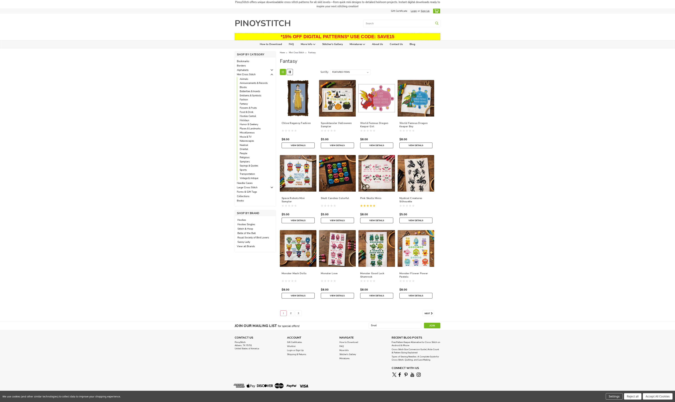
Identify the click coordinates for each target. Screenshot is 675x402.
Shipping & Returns (296, 354)
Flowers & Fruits (248, 108)
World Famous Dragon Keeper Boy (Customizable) (413, 126)
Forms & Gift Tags (247, 192)
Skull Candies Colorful (335, 198)
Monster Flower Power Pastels (413, 275)
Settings (614, 396)
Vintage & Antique (249, 178)
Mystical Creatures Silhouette (410, 200)
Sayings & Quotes (249, 165)
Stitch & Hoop (245, 228)
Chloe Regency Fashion (296, 123)
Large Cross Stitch (247, 187)
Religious (245, 157)
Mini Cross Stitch (246, 74)
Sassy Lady (243, 242)
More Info (307, 44)
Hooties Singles (246, 224)
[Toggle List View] (290, 72)
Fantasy (244, 103)
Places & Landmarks (250, 128)
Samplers (245, 161)
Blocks (243, 87)
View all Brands (246, 246)
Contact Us (396, 44)
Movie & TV (246, 137)
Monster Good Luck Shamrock (372, 275)
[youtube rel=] (412, 374)
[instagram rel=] (418, 374)
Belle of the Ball (246, 233)
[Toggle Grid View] (283, 72)
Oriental (244, 149)
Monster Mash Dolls (294, 273)
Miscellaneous (247, 132)
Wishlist (291, 346)
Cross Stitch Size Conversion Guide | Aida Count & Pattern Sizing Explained (415, 351)
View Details (298, 145)
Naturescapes (247, 141)
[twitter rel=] (394, 374)
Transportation (247, 174)
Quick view (298, 113)
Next (427, 313)
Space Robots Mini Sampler (293, 200)
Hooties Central (248, 116)
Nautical (244, 145)
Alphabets (243, 70)
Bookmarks (243, 61)
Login (414, 11)
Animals (244, 79)
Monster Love (329, 273)
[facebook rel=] (399, 374)
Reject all (633, 396)
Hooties (241, 220)
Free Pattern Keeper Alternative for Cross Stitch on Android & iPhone (416, 344)
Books (240, 200)
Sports (243, 170)
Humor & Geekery (249, 124)
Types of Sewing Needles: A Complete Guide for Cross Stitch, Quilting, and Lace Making (415, 358)
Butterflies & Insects (250, 91)
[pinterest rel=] (406, 374)
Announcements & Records (254, 83)
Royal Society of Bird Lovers (253, 237)
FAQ (291, 44)
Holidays (244, 120)
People (243, 153)
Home (282, 52)
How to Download (271, 44)
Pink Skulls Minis (370, 198)
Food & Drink (246, 112)
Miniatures (356, 44)
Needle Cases (245, 183)
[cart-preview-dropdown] (435, 11)
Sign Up (425, 11)
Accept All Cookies (658, 396)
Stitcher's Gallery (332, 44)
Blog (412, 44)
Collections (243, 196)
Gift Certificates (294, 342)
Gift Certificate (399, 11)
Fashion (244, 99)
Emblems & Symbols (250, 95)
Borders (241, 65)
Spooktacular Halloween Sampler (336, 124)
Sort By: (324, 72)
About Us (377, 44)
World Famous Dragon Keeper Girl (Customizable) (374, 126)
